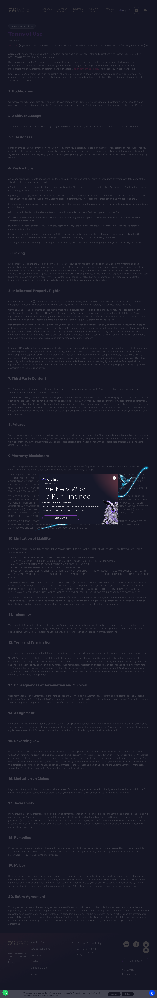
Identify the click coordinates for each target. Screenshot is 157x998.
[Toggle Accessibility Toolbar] (152, 993)
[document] (78, 499)
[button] (114, 478)
